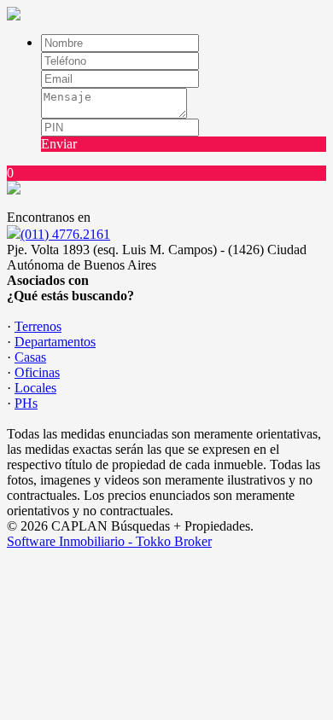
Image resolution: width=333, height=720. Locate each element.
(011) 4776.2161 (65, 234)
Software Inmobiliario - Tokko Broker (109, 541)
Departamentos (55, 341)
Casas (30, 357)
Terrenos (38, 326)
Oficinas (37, 372)
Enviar (59, 143)
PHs (26, 403)
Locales (35, 387)
